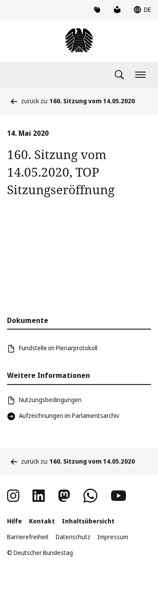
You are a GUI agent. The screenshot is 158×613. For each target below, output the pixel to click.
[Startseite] (79, 40)
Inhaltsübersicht (88, 521)
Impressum (112, 537)
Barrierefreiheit (28, 537)
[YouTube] (118, 496)
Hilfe (14, 521)
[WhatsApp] (90, 496)
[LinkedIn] (38, 496)
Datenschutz (73, 537)
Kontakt (42, 521)
